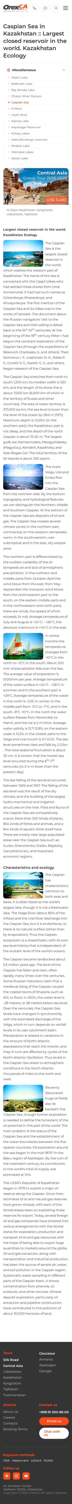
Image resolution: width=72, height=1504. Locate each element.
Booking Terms (15, 1429)
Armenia (46, 1359)
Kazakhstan (12, 1377)
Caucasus (47, 1353)
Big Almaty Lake (23, 90)
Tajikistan (10, 1389)
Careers (9, 1417)
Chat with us (52, 1433)
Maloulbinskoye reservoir (29, 139)
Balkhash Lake (21, 84)
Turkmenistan (14, 1395)
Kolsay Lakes (20, 133)
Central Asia (13, 1366)
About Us (10, 1412)
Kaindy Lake (20, 121)
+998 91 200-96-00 (54, 1412)
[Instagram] (16, 1476)
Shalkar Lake (20, 146)
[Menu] (65, 8)
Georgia (45, 1371)
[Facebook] (6, 1476)
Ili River (16, 108)
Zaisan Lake (19, 158)
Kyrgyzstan (12, 1383)
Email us (54, 1421)
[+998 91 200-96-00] (34, 8)
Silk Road (11, 1360)
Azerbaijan (47, 1365)
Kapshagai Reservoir (26, 127)
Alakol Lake (19, 77)
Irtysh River (19, 115)
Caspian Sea (20, 102)
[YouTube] (26, 1476)
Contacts (10, 1423)
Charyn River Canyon (26, 96)
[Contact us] (45, 8)
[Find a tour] (56, 8)
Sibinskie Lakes (22, 152)
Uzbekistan (12, 1372)
